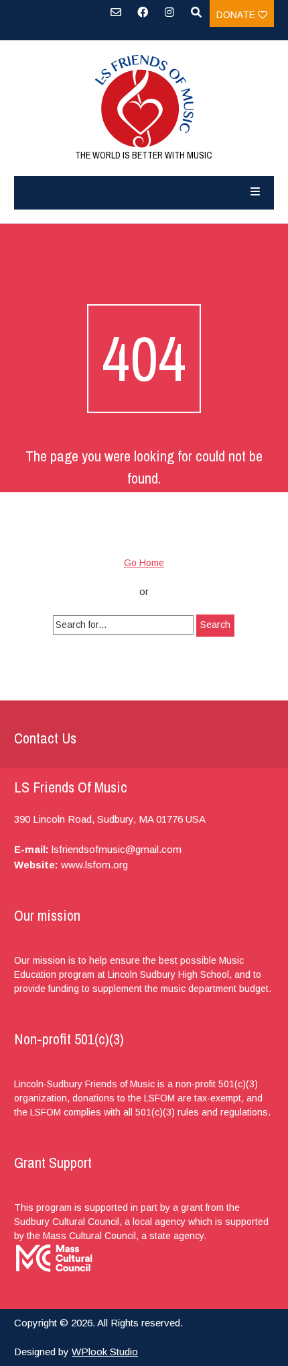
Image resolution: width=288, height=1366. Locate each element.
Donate (237, 14)
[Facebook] (142, 17)
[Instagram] (169, 17)
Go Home (144, 562)
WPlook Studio (105, 1351)
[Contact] (115, 17)
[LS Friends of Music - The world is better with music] (144, 101)
